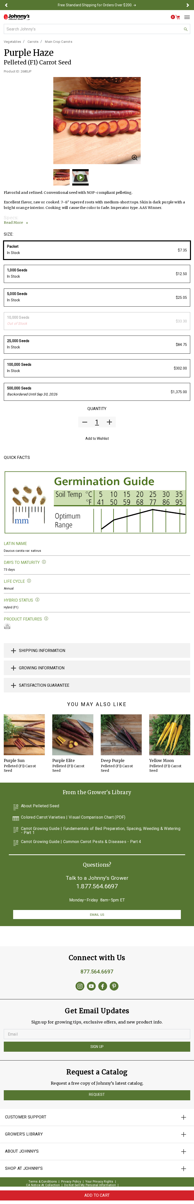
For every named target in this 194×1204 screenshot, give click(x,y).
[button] (6, 5)
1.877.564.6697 (97, 886)
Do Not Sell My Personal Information (90, 1185)
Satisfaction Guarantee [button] (44, 685)
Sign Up (97, 1047)
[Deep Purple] (121, 734)
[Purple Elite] (72, 734)
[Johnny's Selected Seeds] (17, 17)
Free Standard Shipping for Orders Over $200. (95, 5)
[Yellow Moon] (169, 734)
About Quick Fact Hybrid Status (37, 600)
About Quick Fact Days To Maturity (44, 562)
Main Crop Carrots (58, 42)
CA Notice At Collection (43, 1185)
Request (97, 1094)
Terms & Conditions (43, 1181)
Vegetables (12, 42)
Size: (8, 234)
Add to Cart (97, 1195)
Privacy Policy (71, 1181)
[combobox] (97, 29)
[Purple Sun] (24, 734)
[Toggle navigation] (185, 17)
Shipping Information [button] (42, 650)
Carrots (33, 42)
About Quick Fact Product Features (46, 618)
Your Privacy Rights (99, 1181)
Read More (13, 222)
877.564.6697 (97, 972)
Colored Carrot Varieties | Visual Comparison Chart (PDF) (73, 817)
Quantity (96, 408)
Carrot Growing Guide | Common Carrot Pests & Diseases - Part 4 (81, 842)
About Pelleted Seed (40, 806)
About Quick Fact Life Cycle (29, 581)
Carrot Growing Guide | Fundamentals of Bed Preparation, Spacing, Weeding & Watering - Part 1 (100, 831)
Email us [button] (97, 915)
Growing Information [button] (41, 668)
